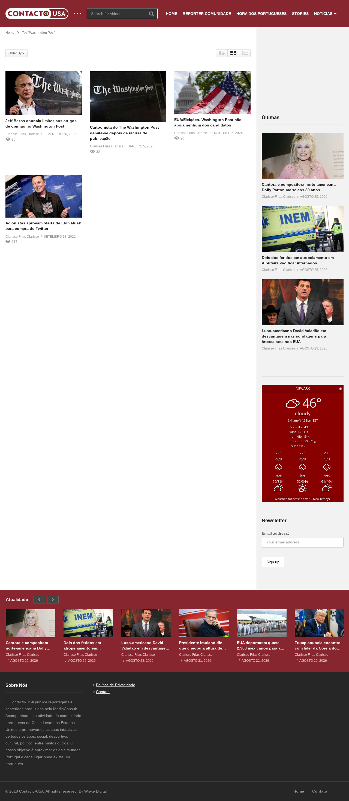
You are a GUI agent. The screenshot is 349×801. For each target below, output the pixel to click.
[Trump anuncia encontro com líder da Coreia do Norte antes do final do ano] (319, 623)
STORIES (300, 13)
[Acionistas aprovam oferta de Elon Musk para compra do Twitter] (43, 196)
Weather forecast (303, 499)
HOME (171, 13)
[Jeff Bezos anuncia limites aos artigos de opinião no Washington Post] (43, 93)
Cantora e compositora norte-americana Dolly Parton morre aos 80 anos (29, 646)
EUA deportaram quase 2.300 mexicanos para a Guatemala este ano (259, 646)
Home (9, 33)
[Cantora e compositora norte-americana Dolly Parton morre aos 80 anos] (303, 156)
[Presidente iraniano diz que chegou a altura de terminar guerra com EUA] (204, 623)
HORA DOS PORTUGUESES (261, 13)
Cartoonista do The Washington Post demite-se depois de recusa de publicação (124, 133)
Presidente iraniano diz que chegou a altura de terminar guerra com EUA (202, 646)
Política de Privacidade (115, 685)
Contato (103, 691)
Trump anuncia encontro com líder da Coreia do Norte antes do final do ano (318, 646)
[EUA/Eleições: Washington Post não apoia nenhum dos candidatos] (212, 92)
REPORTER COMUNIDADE (207, 13)
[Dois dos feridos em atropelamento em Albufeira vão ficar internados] (303, 229)
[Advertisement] (303, 70)
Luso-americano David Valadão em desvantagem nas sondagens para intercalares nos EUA (294, 336)
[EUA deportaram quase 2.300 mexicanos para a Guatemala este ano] (262, 623)
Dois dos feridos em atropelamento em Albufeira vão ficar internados (82, 646)
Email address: (275, 533)
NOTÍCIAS (323, 13)
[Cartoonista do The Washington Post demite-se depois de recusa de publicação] (128, 96)
